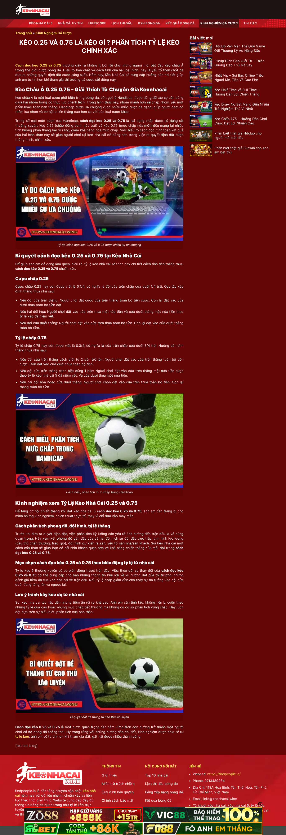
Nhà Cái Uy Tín (70, 23)
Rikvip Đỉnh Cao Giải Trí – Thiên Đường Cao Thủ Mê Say (239, 63)
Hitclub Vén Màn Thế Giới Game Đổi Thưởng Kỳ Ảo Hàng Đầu (239, 48)
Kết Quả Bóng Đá (180, 23)
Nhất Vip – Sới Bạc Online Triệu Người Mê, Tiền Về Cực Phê (239, 77)
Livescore (97, 23)
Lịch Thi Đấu (121, 23)
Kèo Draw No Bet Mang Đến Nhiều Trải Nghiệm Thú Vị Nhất (241, 106)
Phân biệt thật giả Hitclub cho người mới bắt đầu (238, 135)
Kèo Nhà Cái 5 (40, 23)
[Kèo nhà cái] (32, 9)
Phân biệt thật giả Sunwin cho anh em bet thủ (241, 150)
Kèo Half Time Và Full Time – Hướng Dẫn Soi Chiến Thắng (236, 92)
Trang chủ (23, 33)
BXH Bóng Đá (149, 23)
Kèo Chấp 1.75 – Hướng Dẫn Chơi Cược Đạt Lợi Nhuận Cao (240, 121)
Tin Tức (250, 23)
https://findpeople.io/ (224, 774)
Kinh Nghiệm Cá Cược (219, 23)
